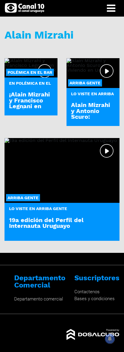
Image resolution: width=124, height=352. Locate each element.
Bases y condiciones (94, 298)
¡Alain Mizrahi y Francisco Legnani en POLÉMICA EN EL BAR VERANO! (30, 109)
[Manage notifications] (110, 339)
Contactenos (87, 291)
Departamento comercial (38, 299)
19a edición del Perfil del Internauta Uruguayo (46, 222)
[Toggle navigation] (111, 8)
